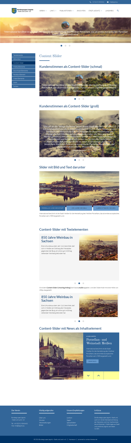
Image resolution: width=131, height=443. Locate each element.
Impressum (72, 439)
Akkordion (17, 59)
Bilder (41, 425)
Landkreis (109, 11)
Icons (15, 82)
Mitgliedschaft (72, 425)
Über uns (42, 418)
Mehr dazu (92, 361)
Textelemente (18, 55)
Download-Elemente (20, 71)
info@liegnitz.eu (114, 2)
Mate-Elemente (18, 78)
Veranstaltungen (45, 423)
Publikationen (67, 11)
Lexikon (69, 418)
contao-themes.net (91, 439)
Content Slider (18, 63)
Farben (15, 86)
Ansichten (81, 11)
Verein (43, 11)
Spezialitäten (71, 423)
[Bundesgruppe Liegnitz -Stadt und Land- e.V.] (22, 10)
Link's (53, 11)
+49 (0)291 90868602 (98, 2)
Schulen (42, 420)
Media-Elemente (19, 67)
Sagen (69, 420)
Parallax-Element (19, 75)
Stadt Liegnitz (95, 11)
